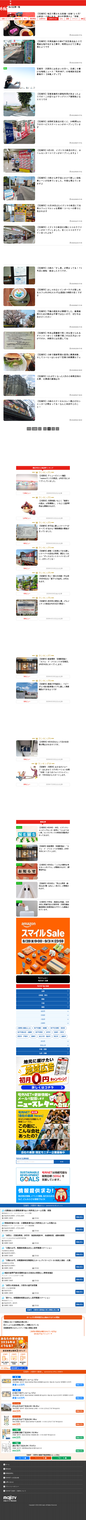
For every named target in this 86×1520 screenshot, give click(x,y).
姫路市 (64, 1036)
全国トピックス (6, 19)
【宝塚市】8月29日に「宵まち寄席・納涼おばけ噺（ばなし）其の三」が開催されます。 (54, 885)
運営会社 (8, 1469)
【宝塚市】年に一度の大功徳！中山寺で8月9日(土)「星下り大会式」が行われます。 (54, 578)
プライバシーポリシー (12, 1486)
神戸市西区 (39, 1032)
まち (61, 19)
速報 (82, 19)
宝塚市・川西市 (59, 1032)
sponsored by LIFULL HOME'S (53, 1372)
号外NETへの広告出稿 (12, 1477)
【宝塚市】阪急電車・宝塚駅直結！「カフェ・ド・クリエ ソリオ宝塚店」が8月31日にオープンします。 (54, 661)
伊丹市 (48, 1032)
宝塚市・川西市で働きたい (34, 1205)
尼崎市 (33, 1036)
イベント (75, 19)
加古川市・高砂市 (45, 1036)
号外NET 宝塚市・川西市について (15, 1491)
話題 (67, 19)
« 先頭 (35, 429)
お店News (42, 19)
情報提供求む (9, 1473)
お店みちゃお (53, 19)
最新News (17, 19)
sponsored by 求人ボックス (54, 1205)
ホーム (7, 1464)
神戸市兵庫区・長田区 (58, 1028)
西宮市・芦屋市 (23, 1036)
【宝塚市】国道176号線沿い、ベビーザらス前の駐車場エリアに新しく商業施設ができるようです (54, 686)
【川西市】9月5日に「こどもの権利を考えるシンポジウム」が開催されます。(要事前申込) (54, 867)
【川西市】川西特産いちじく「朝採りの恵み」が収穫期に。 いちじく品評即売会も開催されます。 (54, 503)
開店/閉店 (33, 19)
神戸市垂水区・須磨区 (25, 1032)
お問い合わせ (9, 1482)
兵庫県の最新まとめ (24, 1028)
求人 (25, 19)
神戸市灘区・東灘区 (40, 1028)
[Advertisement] (43, 254)
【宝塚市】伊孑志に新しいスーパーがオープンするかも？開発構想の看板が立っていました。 (54, 528)
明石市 (56, 1036)
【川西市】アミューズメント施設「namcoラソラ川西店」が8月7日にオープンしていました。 (54, 478)
